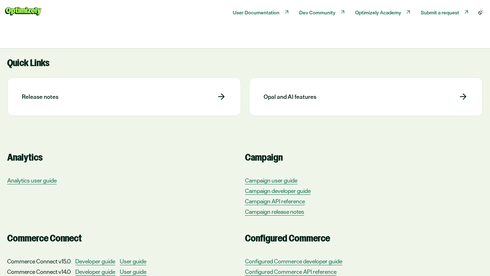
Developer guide (95, 261)
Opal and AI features (290, 96)
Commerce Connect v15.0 (39, 261)
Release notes (40, 96)
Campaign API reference (275, 201)
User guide (133, 261)
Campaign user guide (271, 180)
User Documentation (256, 12)
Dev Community (317, 12)
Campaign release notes (274, 212)
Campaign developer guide (278, 191)
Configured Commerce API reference (290, 272)
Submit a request (440, 12)
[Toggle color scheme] (480, 12)
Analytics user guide (32, 180)
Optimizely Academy (378, 12)
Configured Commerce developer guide (293, 261)
